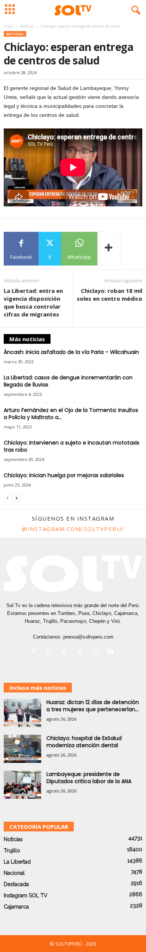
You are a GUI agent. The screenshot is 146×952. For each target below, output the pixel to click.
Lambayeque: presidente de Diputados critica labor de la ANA (88, 777)
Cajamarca (16, 907)
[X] (81, 652)
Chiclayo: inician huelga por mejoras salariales (64, 475)
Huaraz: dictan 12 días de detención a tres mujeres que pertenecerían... (92, 705)
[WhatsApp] (96, 652)
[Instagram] (50, 652)
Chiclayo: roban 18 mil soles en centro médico (109, 294)
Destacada (16, 884)
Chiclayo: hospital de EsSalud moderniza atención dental (84, 741)
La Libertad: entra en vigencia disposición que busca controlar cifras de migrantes (33, 302)
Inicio (8, 26)
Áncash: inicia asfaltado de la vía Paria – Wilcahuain (71, 352)
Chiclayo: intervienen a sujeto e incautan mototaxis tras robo (71, 446)
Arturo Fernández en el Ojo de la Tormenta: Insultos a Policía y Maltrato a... (71, 413)
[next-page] (16, 498)
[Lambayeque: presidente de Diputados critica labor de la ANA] (22, 785)
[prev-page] (7, 498)
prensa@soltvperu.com (88, 637)
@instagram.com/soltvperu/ (73, 529)
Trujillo (12, 851)
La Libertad (17, 862)
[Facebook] (35, 652)
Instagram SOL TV (26, 895)
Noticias (27, 26)
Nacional (14, 873)
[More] (109, 249)
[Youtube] (111, 652)
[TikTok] (66, 652)
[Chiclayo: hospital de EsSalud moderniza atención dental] (22, 749)
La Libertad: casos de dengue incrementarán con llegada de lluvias (68, 381)
